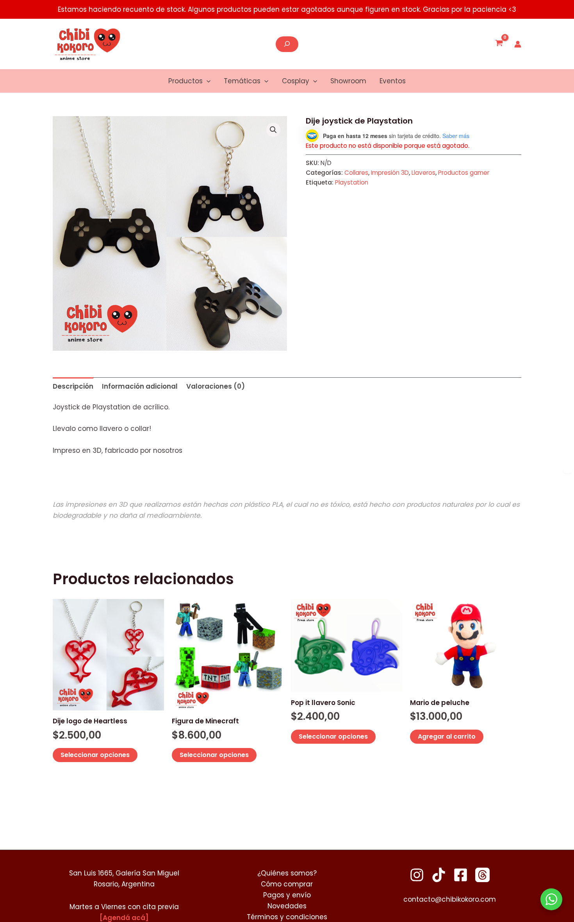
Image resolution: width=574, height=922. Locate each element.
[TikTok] (438, 875)
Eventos (393, 81)
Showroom (348, 81)
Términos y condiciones (287, 917)
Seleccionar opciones (95, 754)
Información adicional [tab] (140, 386)
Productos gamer (463, 173)
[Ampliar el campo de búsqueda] (287, 44)
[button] (206, 81)
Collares (356, 173)
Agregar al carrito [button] (447, 736)
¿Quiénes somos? (287, 873)
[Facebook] (460, 875)
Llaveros (423, 173)
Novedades (287, 906)
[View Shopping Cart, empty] (499, 44)
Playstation (351, 182)
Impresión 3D (390, 173)
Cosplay (295, 81)
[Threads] (482, 875)
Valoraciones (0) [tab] (215, 386)
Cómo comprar (287, 884)
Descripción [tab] (73, 386)
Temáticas (242, 81)
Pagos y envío (287, 895)
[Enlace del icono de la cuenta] (517, 44)
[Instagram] (417, 875)
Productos (185, 81)
